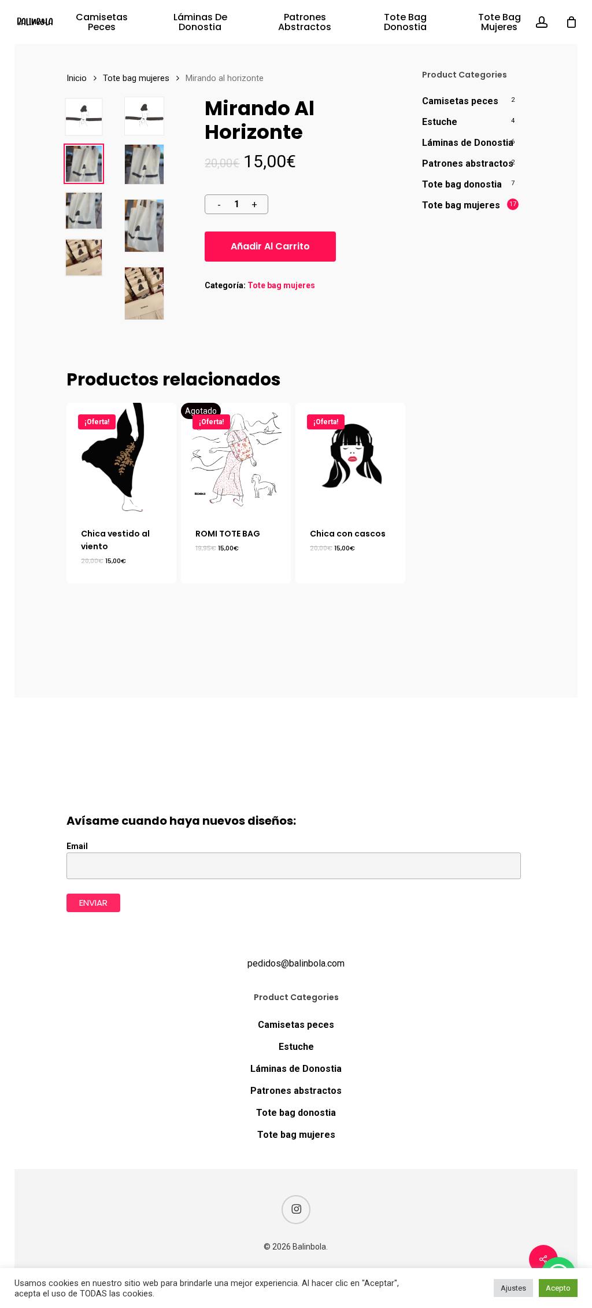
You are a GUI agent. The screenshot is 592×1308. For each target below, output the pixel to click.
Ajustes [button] (513, 1288)
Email (77, 846)
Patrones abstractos (467, 163)
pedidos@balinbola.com (296, 963)
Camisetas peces (460, 100)
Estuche (439, 121)
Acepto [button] (558, 1288)
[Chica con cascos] (350, 458)
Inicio (76, 78)
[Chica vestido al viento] (121, 458)
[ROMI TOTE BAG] (236, 458)
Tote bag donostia (462, 184)
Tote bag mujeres (136, 78)
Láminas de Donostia (467, 142)
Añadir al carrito (270, 246)
